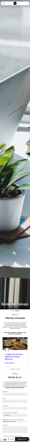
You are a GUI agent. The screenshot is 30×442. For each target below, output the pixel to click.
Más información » (10, 363)
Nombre (5, 391)
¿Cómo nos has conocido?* (10, 412)
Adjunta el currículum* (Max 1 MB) (13, 419)
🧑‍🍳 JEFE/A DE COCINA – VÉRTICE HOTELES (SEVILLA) (14, 356)
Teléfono (5, 405)
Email (4, 398)
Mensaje (5, 425)
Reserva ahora (22, 439)
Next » (18, 369)
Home (12, 310)
